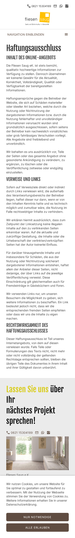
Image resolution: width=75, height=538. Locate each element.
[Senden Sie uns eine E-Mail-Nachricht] (55, 6)
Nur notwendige (37, 517)
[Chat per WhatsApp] (61, 6)
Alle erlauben (37, 527)
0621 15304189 (41, 6)
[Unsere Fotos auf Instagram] (67, 6)
